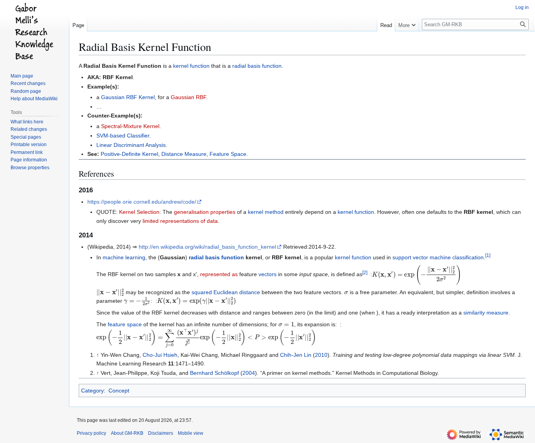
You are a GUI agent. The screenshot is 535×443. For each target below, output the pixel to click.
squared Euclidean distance (226, 292)
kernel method (266, 212)
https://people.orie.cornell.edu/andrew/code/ (141, 202)
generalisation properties (204, 212)
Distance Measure (183, 154)
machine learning (124, 257)
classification (468, 257)
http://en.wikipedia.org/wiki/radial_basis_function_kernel (207, 247)
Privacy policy (91, 433)
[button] (407, 23)
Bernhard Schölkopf (214, 373)
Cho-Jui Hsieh (160, 355)
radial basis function (257, 66)
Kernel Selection (139, 212)
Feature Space (228, 154)
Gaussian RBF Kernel (128, 97)
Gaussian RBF (188, 97)
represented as (219, 274)
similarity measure (485, 312)
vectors (267, 274)
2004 (248, 373)
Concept (118, 390)
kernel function (191, 66)
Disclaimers (160, 433)
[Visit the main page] (34, 31)
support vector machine (421, 257)
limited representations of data (180, 221)
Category (92, 390)
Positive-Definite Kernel (129, 154)
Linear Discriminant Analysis (131, 145)
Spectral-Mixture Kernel (130, 126)
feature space (125, 324)
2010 (321, 355)
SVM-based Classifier (122, 135)
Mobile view (190, 433)
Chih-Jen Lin (295, 355)
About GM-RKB (127, 433)
